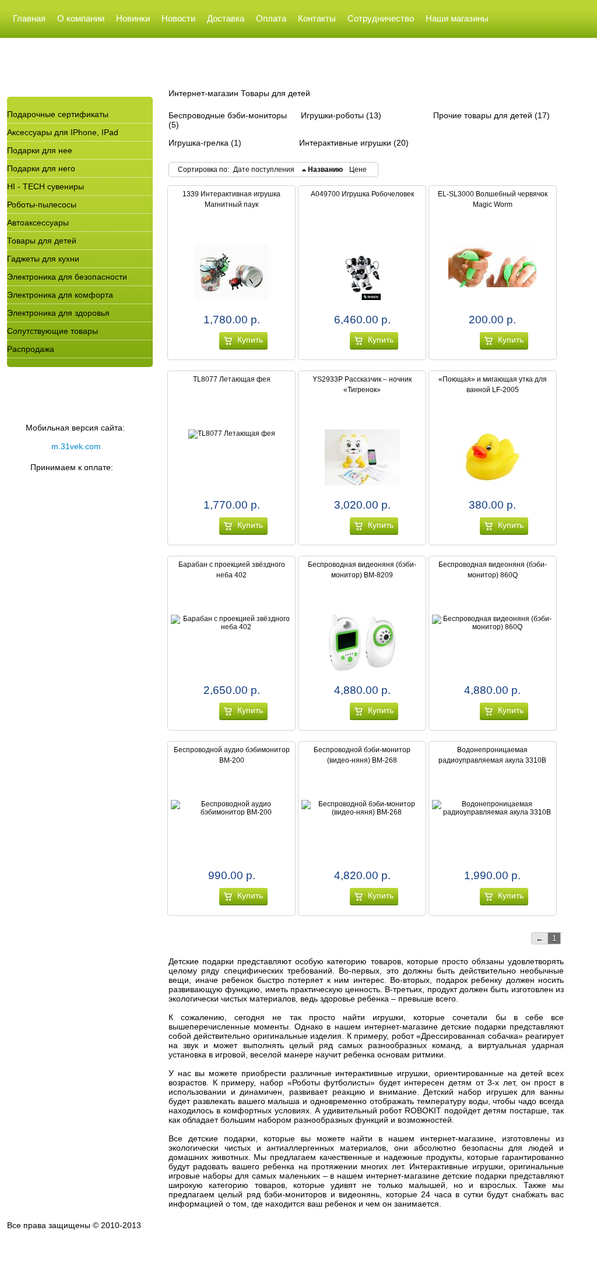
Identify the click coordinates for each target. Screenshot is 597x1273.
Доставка (225, 18)
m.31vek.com (76, 446)
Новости (178, 18)
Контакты (317, 18)
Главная (29, 18)
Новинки (133, 18)
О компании (80, 18)
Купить (250, 339)
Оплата (271, 18)
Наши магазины (457, 18)
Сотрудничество (380, 18)
